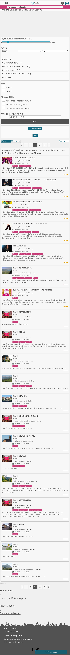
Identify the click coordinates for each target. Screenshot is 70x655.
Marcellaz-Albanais (10, 613)
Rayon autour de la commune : (14, 38)
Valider (35, 135)
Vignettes (15, 141)
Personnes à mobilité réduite (18, 100)
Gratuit (8, 87)
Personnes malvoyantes (16, 104)
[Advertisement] (35, 24)
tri (36, 141)
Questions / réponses (13, 635)
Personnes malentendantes (17, 108)
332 (51, 652)
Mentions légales (11, 631)
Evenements (7, 590)
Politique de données (13, 642)
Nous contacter (10, 628)
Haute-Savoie (31, 150)
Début (4, 51)
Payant (8, 91)
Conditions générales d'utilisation (18, 639)
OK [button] (35, 121)
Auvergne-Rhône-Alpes (12, 150)
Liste (4, 141)
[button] (35, 129)
